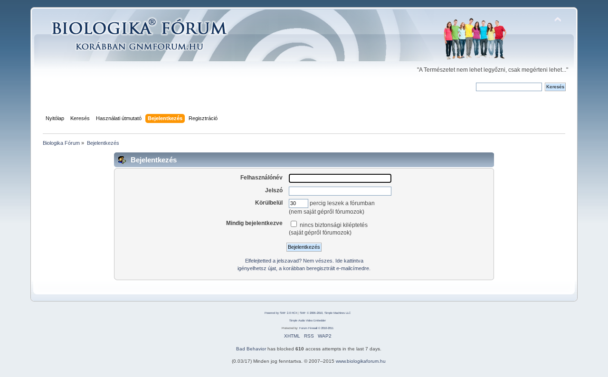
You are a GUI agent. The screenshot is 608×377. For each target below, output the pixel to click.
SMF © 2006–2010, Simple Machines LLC (325, 312)
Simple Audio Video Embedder (307, 320)
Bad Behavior (251, 348)
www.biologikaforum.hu (361, 361)
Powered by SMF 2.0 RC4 (281, 312)
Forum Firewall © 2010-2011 (316, 328)
